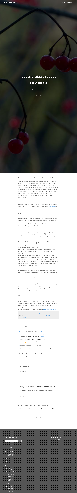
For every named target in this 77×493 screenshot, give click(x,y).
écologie (38, 313)
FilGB (40, 331)
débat (9, 473)
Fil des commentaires (58, 441)
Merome (22, 313)
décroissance (11, 474)
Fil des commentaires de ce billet (39, 89)
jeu (34, 313)
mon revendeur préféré (50, 309)
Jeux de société (11, 455)
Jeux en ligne (39, 83)
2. (19, 336)
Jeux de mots (11, 461)
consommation (12, 471)
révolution (10, 491)
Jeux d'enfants (11, 460)
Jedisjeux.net (25, 297)
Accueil (9, 445)
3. (19, 345)
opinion (10, 488)
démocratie (11, 476)
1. (19, 331)
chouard (10, 469)
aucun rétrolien (50, 315)
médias (9, 485)
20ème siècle (52, 206)
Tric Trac (25, 213)
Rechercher (11, 437)
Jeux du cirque (11, 457)
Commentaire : (23, 371)
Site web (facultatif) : (24, 366)
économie (10, 479)
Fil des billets (56, 439)
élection (9, 482)
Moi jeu (9, 458)
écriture (9, 480)
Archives (10, 447)
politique (10, 490)
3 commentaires (51, 313)
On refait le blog (11, 2)
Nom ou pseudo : (24, 356)
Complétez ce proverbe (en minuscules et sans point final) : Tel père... (36, 390)
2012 (9, 468)
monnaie (10, 486)
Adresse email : (23, 361)
